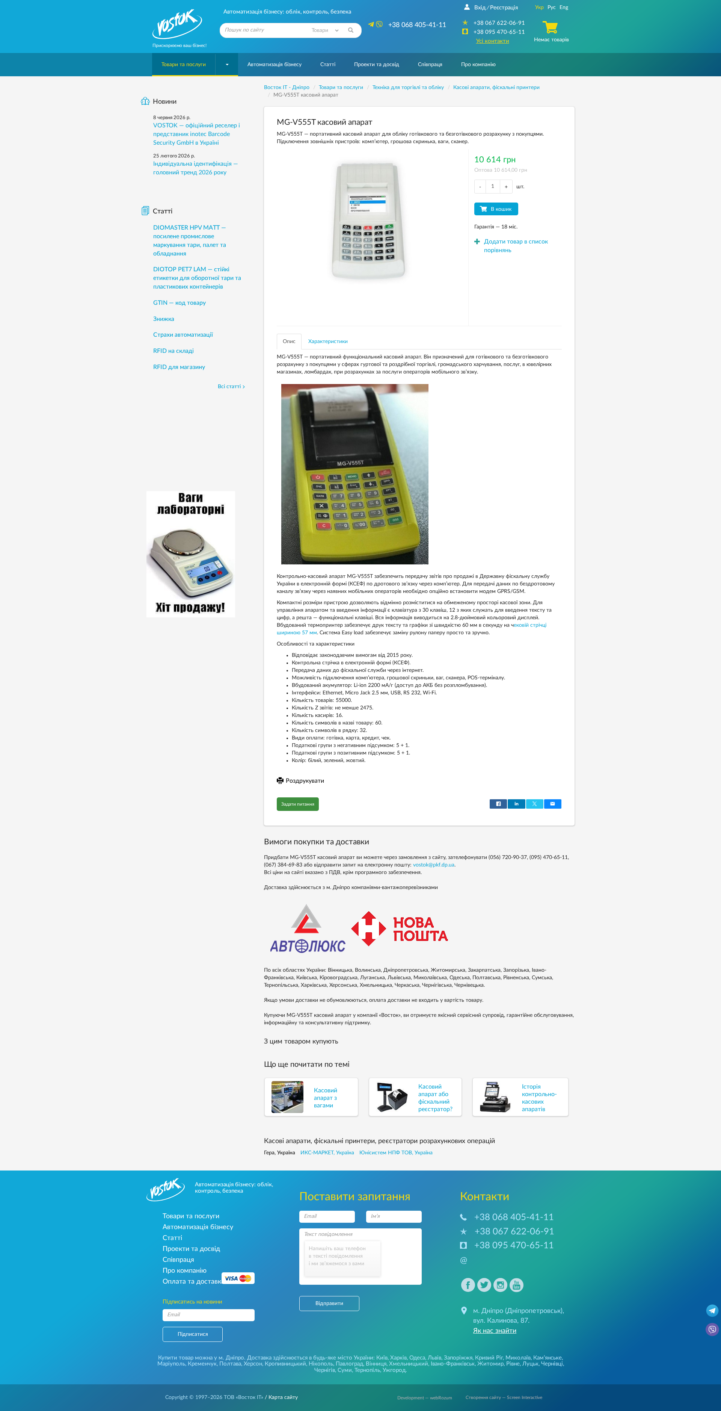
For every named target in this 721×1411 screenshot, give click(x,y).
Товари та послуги (183, 64)
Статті (327, 64)
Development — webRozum (424, 1398)
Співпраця (430, 64)
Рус (552, 7)
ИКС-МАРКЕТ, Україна (327, 1152)
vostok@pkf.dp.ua (433, 865)
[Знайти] (350, 30)
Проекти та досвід (376, 64)
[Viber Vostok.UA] (712, 1329)
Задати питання (297, 804)
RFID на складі (173, 351)
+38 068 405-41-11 (514, 1217)
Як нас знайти (494, 1331)
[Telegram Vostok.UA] (712, 1310)
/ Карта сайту (280, 1397)
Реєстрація (504, 8)
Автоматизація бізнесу (274, 64)
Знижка (163, 319)
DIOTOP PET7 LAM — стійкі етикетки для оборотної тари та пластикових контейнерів (197, 278)
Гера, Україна (279, 1152)
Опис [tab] (289, 341)
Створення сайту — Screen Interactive (504, 1397)
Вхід (480, 8)
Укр (539, 7)
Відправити (329, 1303)
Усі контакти (492, 41)
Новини (164, 101)
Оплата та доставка (194, 1281)
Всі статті (229, 386)
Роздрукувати (305, 781)
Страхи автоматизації (183, 335)
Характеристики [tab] (328, 341)
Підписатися (193, 1334)
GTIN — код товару (179, 303)
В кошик (501, 209)
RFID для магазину (179, 367)
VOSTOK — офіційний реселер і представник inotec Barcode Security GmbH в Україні (196, 134)
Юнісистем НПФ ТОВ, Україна (396, 1152)
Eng (564, 7)
